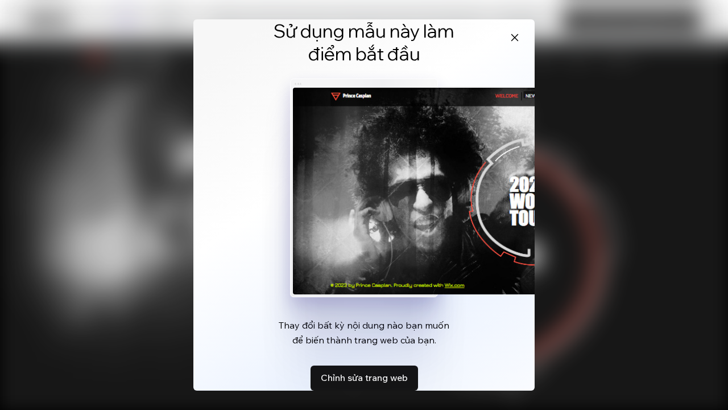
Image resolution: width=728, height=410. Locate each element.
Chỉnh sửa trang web (364, 377)
